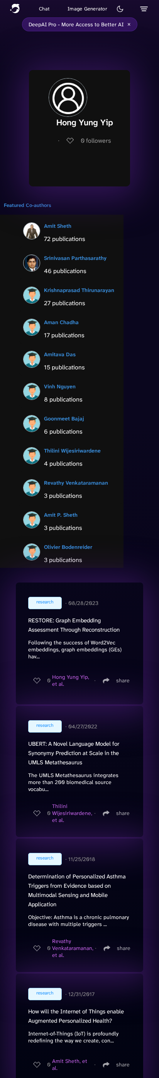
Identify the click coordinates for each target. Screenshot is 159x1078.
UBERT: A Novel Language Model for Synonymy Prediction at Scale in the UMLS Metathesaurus (73, 753)
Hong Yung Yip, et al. (70, 680)
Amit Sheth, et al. (69, 1064)
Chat (44, 8)
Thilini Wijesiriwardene (72, 450)
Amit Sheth (57, 225)
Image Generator (87, 8)
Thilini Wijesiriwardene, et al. (72, 813)
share (123, 680)
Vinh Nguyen (60, 386)
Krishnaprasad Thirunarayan (79, 290)
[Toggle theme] (120, 9)
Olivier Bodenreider (68, 546)
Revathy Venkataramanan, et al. (72, 948)
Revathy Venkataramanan (76, 482)
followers (96, 141)
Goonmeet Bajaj (64, 418)
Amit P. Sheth (61, 514)
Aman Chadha (61, 322)
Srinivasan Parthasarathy (75, 258)
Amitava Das (60, 354)
